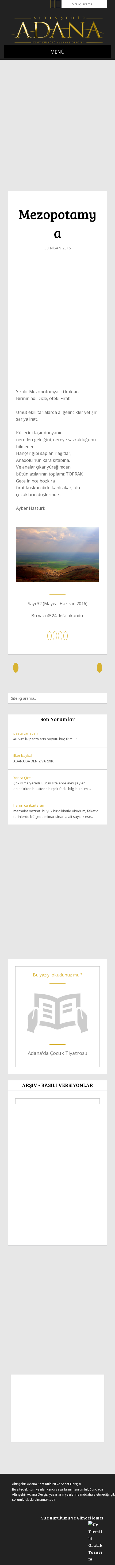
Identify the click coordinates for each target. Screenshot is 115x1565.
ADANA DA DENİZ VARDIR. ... (35, 758)
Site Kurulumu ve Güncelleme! (72, 1518)
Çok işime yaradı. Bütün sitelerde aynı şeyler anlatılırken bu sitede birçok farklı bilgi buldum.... (52, 783)
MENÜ (57, 51)
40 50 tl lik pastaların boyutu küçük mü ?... (46, 736)
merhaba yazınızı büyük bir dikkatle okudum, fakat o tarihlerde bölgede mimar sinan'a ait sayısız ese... (55, 811)
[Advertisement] (57, 122)
